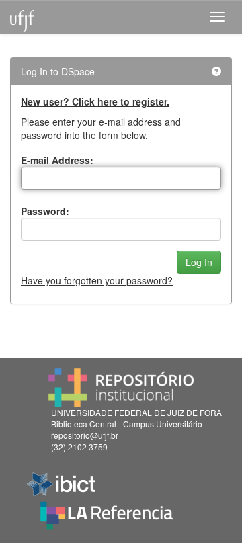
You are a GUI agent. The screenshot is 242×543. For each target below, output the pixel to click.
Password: (45, 211)
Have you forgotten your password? (97, 280)
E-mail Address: (57, 160)
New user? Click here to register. (95, 101)
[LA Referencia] (106, 512)
